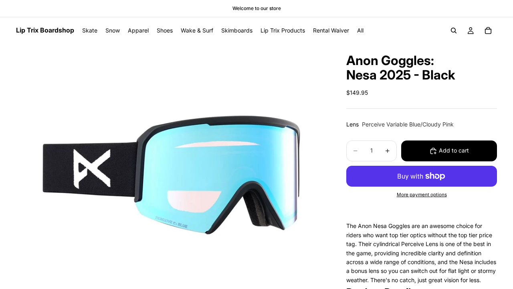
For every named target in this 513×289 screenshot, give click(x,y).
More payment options (422, 194)
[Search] (454, 30)
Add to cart (454, 150)
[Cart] (488, 30)
